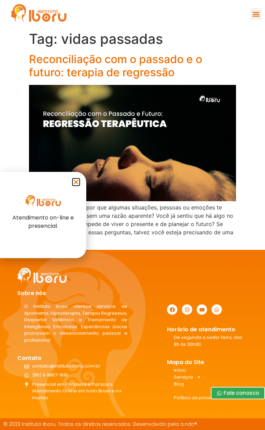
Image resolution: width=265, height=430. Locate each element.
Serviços (183, 377)
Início (180, 370)
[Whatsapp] (217, 309)
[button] (256, 14)
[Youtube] (202, 309)
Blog (179, 384)
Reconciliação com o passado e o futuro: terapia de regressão (115, 65)
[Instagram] (187, 309)
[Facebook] (172, 309)
